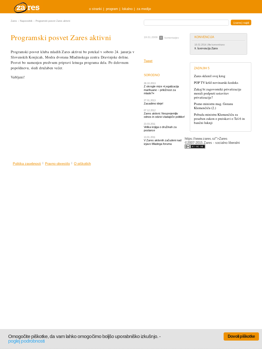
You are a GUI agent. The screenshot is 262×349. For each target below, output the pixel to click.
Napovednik (26, 21)
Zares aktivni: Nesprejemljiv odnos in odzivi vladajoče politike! (164, 115)
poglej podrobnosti (26, 341)
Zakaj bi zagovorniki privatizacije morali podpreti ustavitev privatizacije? (217, 93)
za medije (144, 9)
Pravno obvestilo (57, 164)
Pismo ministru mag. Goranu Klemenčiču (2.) (213, 105)
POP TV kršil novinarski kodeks (216, 82)
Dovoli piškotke (241, 336)
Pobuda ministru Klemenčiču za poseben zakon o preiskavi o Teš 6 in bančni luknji (219, 118)
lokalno (127, 9)
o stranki (95, 9)
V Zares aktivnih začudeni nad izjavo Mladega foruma (162, 142)
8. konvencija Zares (206, 48)
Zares (27, 6)
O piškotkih (82, 164)
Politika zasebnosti (27, 164)
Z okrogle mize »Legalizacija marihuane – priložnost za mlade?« (161, 90)
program (112, 9)
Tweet (148, 61)
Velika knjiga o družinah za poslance (160, 128)
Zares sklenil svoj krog (209, 76)
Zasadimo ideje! (153, 103)
